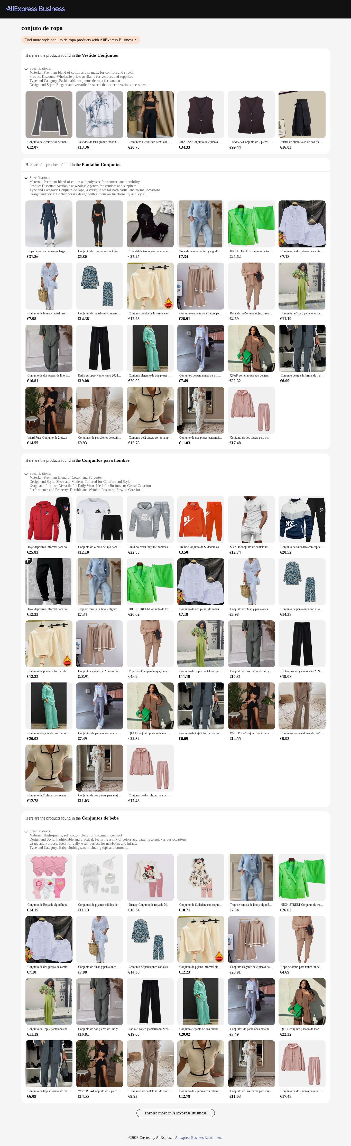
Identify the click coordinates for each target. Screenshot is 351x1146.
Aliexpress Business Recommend (199, 1138)
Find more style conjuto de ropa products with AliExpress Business (78, 40)
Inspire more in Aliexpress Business (175, 1113)
